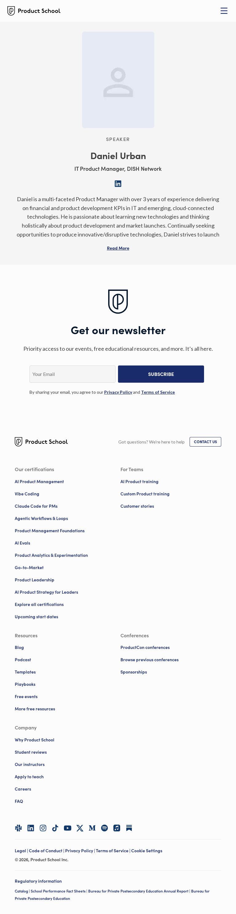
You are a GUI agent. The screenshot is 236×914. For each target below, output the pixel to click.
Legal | (22, 850)
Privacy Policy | (80, 850)
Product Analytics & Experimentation (51, 555)
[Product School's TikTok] (55, 828)
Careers (23, 789)
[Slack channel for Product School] (18, 828)
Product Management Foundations (50, 530)
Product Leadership (34, 580)
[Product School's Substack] (129, 828)
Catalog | (23, 891)
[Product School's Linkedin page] (30, 828)
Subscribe (161, 374)
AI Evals (22, 543)
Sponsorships (133, 672)
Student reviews (31, 752)
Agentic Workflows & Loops (41, 518)
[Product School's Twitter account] (80, 828)
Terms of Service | (113, 850)
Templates (25, 672)
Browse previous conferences (149, 659)
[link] (118, 392)
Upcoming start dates (36, 616)
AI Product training (139, 481)
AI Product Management (39, 481)
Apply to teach (29, 776)
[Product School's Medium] (92, 828)
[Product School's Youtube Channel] (67, 828)
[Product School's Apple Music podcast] (116, 828)
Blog (19, 647)
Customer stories (137, 506)
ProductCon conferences (145, 647)
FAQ (19, 801)
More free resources (35, 709)
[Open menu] (224, 10)
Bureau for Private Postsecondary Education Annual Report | (139, 891)
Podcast (23, 659)
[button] (118, 248)
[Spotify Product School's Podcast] (104, 828)
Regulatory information (38, 881)
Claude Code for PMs (36, 506)
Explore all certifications (39, 604)
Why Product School (34, 740)
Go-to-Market (29, 567)
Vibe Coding (27, 494)
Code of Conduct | (47, 850)
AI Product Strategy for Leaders (46, 592)
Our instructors (30, 764)
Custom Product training (145, 494)
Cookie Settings (146, 850)
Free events (26, 696)
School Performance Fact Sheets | (59, 891)
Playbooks (25, 684)
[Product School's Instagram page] (43, 828)
